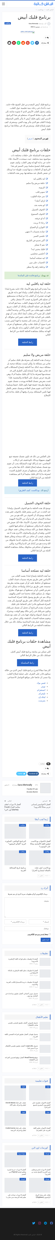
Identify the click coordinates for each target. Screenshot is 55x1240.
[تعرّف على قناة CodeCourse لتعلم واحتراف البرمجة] (15, 1118)
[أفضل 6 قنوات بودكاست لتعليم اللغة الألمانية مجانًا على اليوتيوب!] (40, 831)
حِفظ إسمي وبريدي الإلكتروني (38, 934)
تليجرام (42, 693)
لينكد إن (41, 697)
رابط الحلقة (27, 342)
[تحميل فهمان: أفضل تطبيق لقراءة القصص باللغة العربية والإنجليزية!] (45, 1037)
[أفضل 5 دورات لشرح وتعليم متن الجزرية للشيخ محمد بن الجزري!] (40, 1159)
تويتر (43, 686)
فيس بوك (41, 683)
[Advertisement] (27, 74)
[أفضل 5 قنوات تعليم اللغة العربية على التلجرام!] (40, 1118)
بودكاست (7, 23)
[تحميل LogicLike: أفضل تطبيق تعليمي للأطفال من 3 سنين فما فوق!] (45, 1049)
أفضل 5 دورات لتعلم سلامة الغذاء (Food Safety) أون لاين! (12, 807)
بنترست (41, 700)
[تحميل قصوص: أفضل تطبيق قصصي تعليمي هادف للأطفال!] (45, 1026)
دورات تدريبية (21, 1153)
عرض (30, 139)
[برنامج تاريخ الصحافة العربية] (15, 857)
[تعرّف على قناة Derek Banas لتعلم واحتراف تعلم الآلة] (15, 1093)
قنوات (47, 1086)
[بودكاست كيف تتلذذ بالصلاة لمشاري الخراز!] (40, 857)
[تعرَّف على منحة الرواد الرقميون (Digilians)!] (40, 1185)
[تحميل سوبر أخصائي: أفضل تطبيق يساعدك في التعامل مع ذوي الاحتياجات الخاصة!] (45, 997)
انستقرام (41, 690)
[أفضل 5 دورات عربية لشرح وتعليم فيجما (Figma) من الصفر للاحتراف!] (15, 1159)
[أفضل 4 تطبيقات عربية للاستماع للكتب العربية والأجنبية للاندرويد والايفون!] (45, 985)
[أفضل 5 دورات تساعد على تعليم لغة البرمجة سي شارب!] (15, 1185)
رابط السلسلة (27, 662)
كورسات (47, 1153)
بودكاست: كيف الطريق (29, 490)
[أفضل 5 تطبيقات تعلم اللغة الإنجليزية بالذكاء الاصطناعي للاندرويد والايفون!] (45, 973)
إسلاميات (42, 763)
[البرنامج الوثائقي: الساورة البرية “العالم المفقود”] (15, 831)
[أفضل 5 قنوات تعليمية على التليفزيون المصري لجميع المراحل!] (40, 1093)
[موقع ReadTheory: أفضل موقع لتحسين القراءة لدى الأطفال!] (45, 1060)
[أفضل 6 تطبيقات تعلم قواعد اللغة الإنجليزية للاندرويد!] (45, 962)
